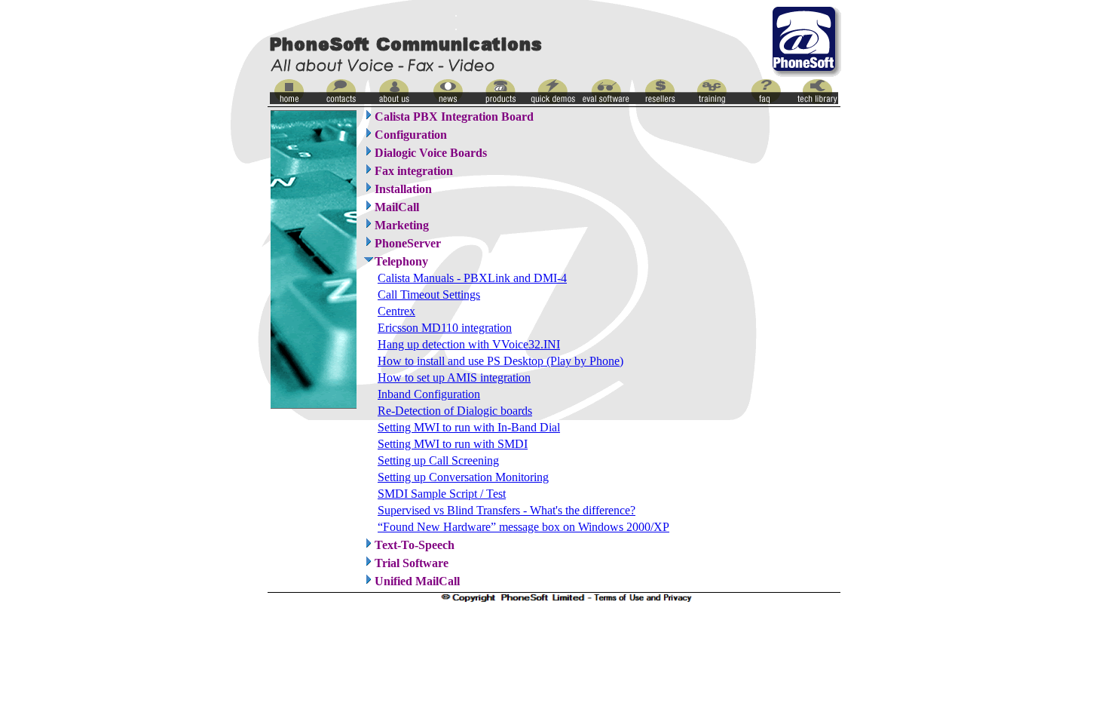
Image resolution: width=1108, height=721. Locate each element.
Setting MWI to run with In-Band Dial (469, 427)
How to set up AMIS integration (454, 377)
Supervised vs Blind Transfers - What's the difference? (506, 510)
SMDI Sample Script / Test (442, 493)
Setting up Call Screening (438, 460)
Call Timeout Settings (429, 294)
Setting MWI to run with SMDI (453, 443)
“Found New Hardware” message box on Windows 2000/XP (523, 526)
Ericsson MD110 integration (445, 327)
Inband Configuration (429, 394)
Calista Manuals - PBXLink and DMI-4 (472, 278)
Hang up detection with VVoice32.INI (469, 344)
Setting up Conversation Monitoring (463, 477)
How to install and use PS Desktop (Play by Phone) (500, 360)
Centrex (396, 311)
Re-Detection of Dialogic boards (455, 410)
